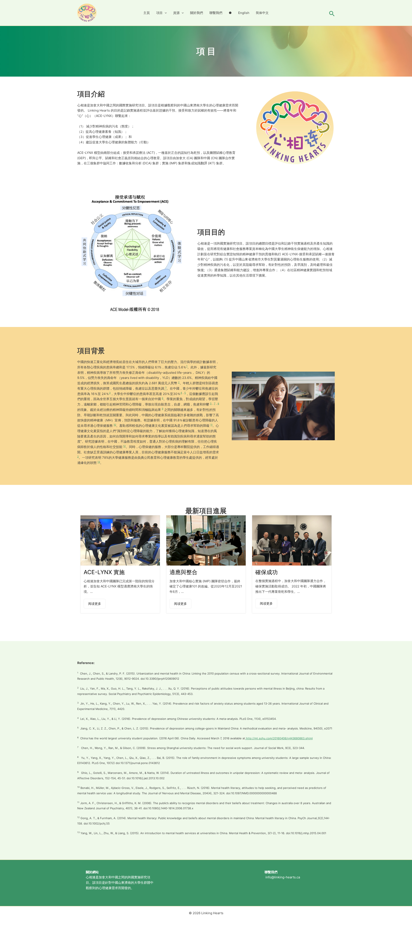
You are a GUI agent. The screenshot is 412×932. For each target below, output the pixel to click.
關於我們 (196, 13)
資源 (176, 13)
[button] (165, 12)
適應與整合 (183, 572)
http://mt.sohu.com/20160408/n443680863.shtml (279, 738)
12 (124, 446)
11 (211, 424)
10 (115, 424)
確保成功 (266, 572)
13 (98, 461)
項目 (159, 13)
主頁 (146, 13)
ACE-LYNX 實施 (104, 572)
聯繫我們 (215, 13)
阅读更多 (94, 604)
